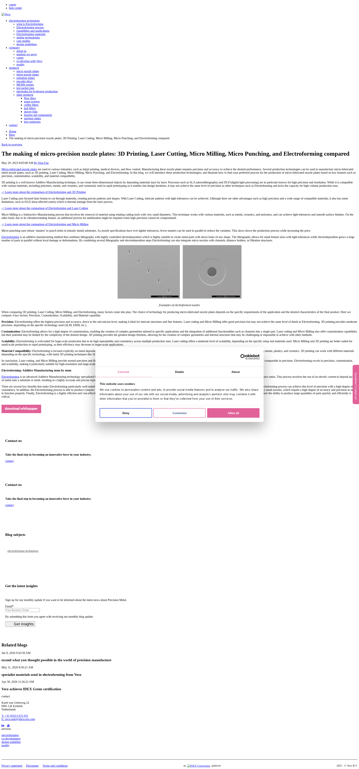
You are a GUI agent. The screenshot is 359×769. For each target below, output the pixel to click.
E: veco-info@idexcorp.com (18, 719)
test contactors (32, 121)
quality (20, 64)
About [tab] (235, 371)
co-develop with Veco (29, 61)
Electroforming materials (30, 34)
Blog (12, 134)
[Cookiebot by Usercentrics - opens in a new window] (243, 357)
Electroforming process (30, 27)
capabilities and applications (32, 30)
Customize (180, 412)
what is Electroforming (29, 24)
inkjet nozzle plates (27, 74)
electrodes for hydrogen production (37, 91)
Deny (125, 412)
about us (21, 51)
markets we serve (26, 54)
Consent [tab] (123, 371)
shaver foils (30, 111)
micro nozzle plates (27, 71)
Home (12, 131)
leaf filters (30, 108)
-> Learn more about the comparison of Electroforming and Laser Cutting (44, 208)
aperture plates (32, 118)
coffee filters (31, 104)
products (14, 67)
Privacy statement (11, 765)
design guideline (11, 742)
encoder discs (24, 81)
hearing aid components (38, 115)
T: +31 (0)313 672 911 (14, 715)
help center (15, 8)
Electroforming (10, 237)
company (14, 47)
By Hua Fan (41, 162)
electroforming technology (24, 20)
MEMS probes (25, 84)
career (12, 4)
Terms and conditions (55, 765)
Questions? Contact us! (356, 386)
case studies (23, 40)
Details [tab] (179, 371)
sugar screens (32, 101)
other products (24, 94)
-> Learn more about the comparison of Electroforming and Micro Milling (44, 224)
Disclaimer (32, 765)
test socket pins (25, 88)
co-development (10, 738)
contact (13, 125)
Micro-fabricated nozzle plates (19, 169)
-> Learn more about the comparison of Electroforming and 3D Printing (43, 192)
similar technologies (28, 37)
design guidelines (26, 44)
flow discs (30, 98)
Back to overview (11, 144)
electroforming (10, 735)
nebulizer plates (25, 78)
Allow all (233, 412)
